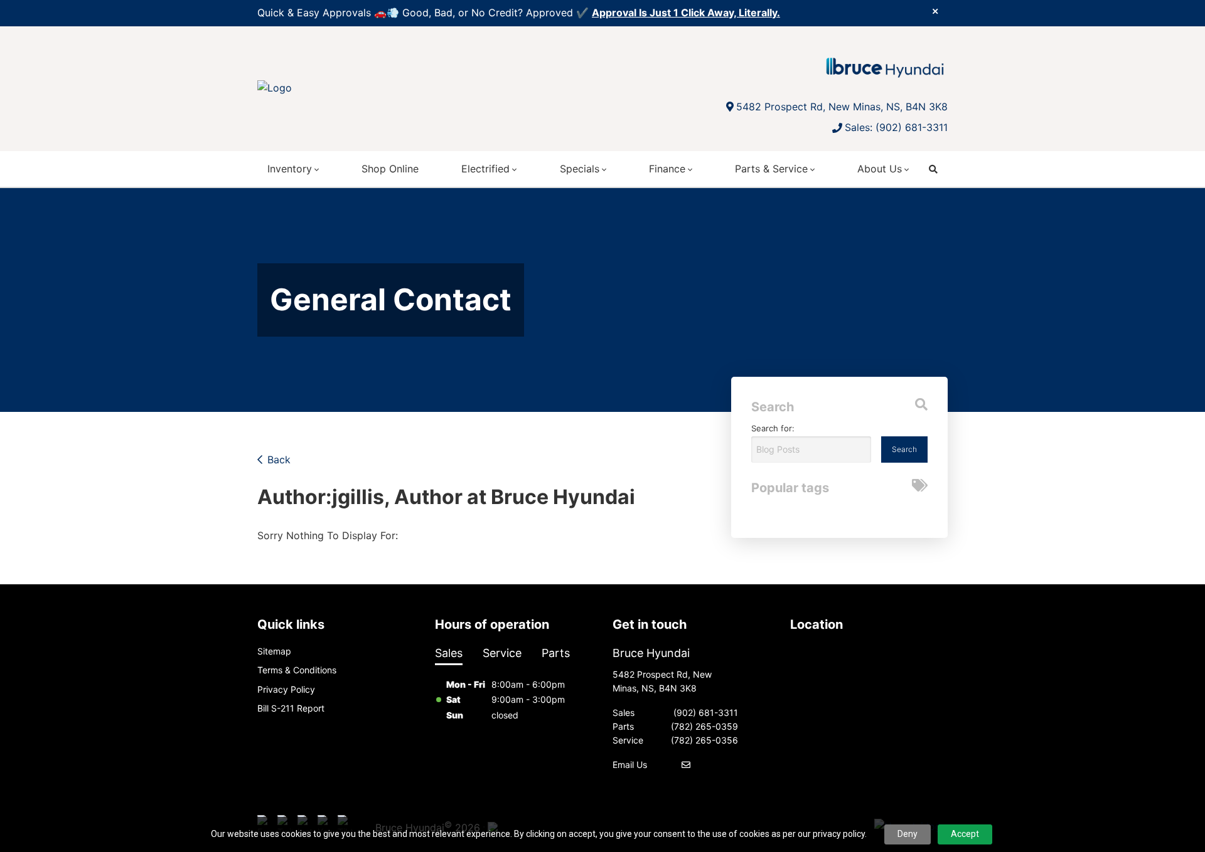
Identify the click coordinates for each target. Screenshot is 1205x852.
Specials (579, 168)
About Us (879, 168)
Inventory (289, 168)
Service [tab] (502, 653)
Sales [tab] (449, 653)
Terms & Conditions (296, 670)
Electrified (485, 168)
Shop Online (390, 168)
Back (279, 459)
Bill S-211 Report (290, 708)
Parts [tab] (556, 653)
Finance (667, 168)
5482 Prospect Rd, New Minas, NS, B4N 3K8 (842, 106)
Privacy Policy (286, 689)
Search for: (773, 428)
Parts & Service (771, 168)
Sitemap (274, 651)
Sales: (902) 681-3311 (896, 127)
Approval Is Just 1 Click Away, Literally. (686, 12)
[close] (935, 10)
